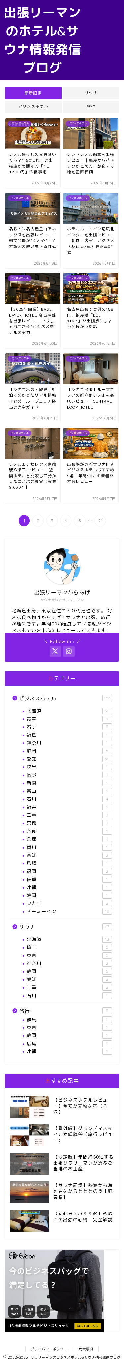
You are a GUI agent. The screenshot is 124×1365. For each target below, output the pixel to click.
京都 (67, 823)
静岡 (67, 751)
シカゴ (67, 903)
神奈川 (67, 743)
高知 (67, 855)
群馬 (67, 1019)
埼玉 (67, 947)
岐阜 (67, 767)
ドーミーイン (68, 911)
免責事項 (86, 1349)
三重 (67, 815)
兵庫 (67, 839)
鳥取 (67, 863)
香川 (67, 847)
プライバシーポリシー (49, 1349)
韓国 (67, 895)
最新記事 (33, 93)
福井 (67, 807)
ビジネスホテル (33, 106)
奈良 (67, 831)
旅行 (91, 106)
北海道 (68, 711)
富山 (67, 791)
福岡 (67, 871)
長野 (67, 775)
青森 (67, 719)
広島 (67, 1043)
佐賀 (67, 879)
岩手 (67, 726)
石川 (67, 799)
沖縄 (67, 887)
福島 (67, 735)
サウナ (90, 93)
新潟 (67, 783)
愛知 (68, 759)
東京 (67, 955)
